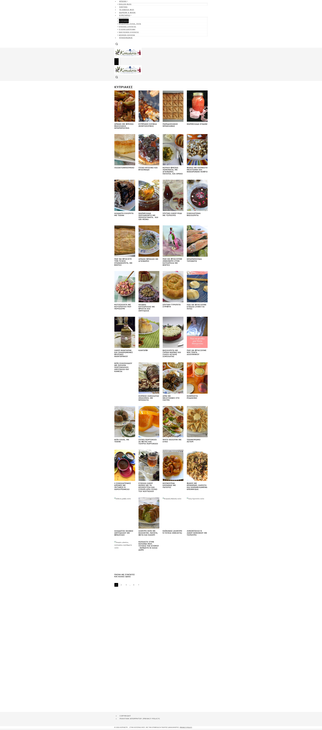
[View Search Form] (116, 44)
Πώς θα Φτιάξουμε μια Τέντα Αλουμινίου (196, 352)
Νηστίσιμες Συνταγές (129, 32)
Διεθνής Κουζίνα (127, 35)
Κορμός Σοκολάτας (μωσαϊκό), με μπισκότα (149, 398)
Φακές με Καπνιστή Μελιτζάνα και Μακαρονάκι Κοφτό (197, 170)
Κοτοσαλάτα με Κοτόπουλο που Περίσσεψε (122, 307)
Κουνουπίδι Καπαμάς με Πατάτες (169, 485)
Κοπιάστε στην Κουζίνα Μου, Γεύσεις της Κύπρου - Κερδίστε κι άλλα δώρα (149, 546)
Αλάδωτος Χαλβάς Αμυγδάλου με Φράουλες (123, 533)
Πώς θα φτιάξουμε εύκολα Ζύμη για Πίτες (196, 307)
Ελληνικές (124, 18)
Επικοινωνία (126, 38)
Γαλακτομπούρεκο (124, 168)
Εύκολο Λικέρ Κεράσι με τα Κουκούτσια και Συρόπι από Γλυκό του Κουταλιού (148, 487)
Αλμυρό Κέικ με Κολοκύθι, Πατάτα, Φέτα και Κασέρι (148, 533)
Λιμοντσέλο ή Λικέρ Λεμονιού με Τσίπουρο (197, 533)
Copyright (125, 716)
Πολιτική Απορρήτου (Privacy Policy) (140, 719)
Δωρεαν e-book (127, 12)
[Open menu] (116, 61)
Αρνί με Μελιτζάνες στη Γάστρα (171, 398)
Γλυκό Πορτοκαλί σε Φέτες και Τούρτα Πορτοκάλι (148, 442)
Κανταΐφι (143, 350)
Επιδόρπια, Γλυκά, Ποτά (130, 24)
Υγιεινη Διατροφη (127, 29)
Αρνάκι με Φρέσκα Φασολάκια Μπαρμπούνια (124, 126)
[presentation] (124, 106)
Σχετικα (123, 7)
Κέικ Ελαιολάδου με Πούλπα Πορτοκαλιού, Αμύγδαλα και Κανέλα (123, 367)
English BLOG (125, 4)
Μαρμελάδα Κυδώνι (197, 124)
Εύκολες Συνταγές (127, 26)
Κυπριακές (124, 21)
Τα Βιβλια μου (126, 10)
